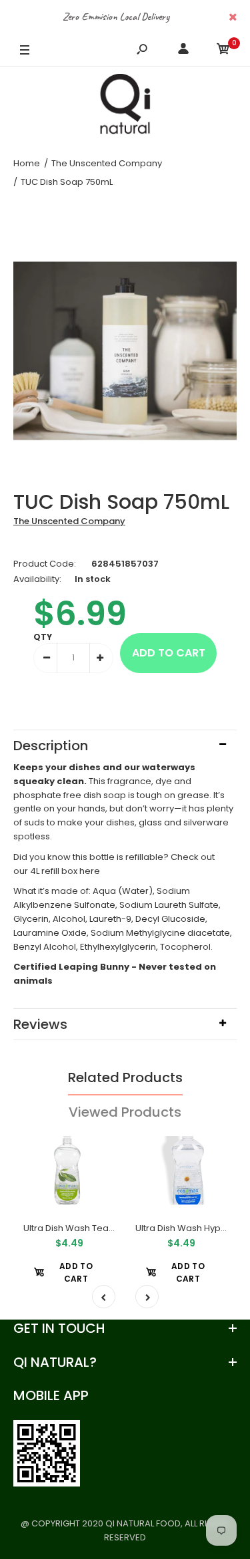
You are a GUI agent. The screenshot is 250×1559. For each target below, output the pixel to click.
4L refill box (53, 871)
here (89, 871)
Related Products (125, 1077)
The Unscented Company (69, 521)
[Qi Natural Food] (125, 107)
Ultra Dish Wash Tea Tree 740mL (92, 1228)
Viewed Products (125, 1112)
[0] (223, 51)
